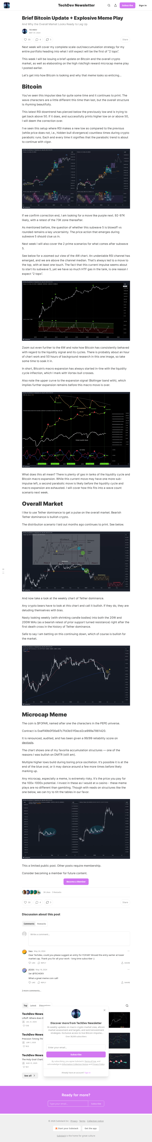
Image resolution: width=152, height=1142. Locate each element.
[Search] (109, 5)
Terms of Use (90, 1061)
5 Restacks (56, 892)
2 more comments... (31, 990)
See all (28, 1075)
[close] (104, 1010)
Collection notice (95, 1121)
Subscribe (127, 5)
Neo (30, 951)
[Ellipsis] (128, 951)
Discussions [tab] (44, 1005)
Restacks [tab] (41, 923)
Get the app (91, 1128)
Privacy (74, 1121)
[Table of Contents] (3, 571)
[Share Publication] (115, 5)
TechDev (33, 30)
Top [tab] (25, 1005)
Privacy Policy (98, 1064)
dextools (27, 742)
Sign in (143, 5)
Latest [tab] (33, 1005)
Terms (82, 1121)
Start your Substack (68, 1128)
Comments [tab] (29, 923)
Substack (61, 1135)
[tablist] (35, 924)
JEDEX (31, 969)
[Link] (17, 86)
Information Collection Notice (75, 1064)
